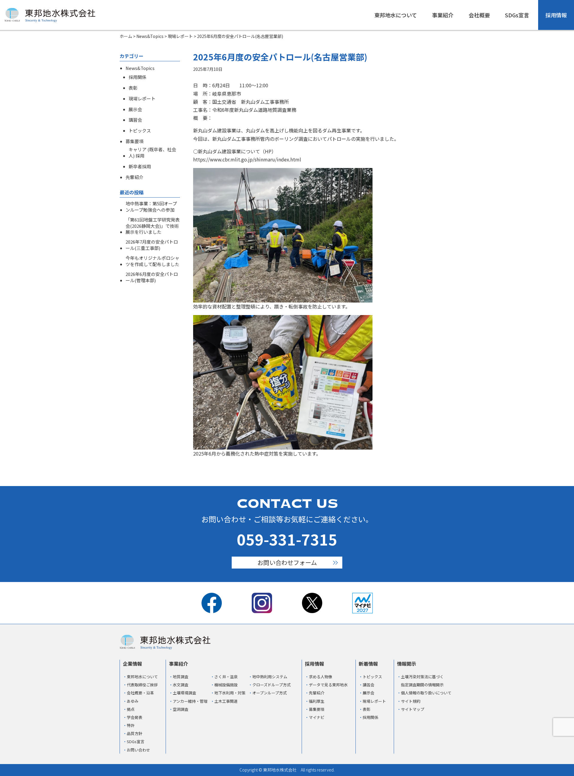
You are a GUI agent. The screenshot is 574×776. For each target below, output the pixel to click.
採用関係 (137, 77)
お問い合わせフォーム (287, 562)
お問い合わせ (138, 750)
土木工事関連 (226, 701)
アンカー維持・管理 (190, 701)
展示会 (135, 109)
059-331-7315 (287, 539)
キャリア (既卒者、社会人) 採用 (152, 152)
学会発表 (134, 717)
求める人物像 (320, 676)
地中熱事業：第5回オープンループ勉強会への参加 (151, 207)
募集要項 (135, 141)
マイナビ (316, 717)
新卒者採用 (140, 166)
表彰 (133, 88)
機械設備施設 (226, 685)
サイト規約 (410, 701)
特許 (131, 725)
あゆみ (132, 701)
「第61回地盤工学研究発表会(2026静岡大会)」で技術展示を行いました (153, 226)
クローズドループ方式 (271, 685)
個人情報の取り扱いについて (426, 693)
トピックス (140, 131)
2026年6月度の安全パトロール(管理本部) (152, 277)
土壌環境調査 (184, 693)
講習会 (135, 120)
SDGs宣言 (517, 15)
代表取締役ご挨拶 (142, 685)
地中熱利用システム (269, 676)
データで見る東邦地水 (328, 685)
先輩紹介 (135, 177)
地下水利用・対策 (229, 693)
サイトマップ (412, 709)
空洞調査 (180, 709)
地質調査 (180, 676)
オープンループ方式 (269, 693)
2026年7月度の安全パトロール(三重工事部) (152, 245)
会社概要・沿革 (140, 693)
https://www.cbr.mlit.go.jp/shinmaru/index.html (247, 159)
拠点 (131, 709)
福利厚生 (316, 701)
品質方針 (134, 733)
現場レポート (142, 99)
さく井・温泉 (226, 676)
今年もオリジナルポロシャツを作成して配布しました (152, 261)
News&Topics (140, 68)
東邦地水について (395, 15)
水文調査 (180, 685)
